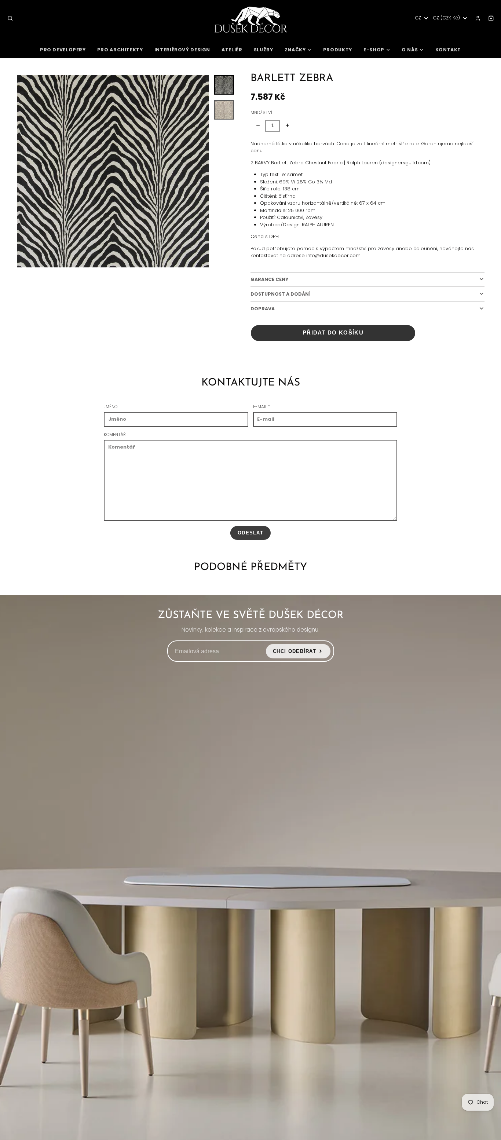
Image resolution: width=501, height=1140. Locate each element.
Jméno (110, 407)
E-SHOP (373, 50)
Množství (261, 113)
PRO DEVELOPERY (63, 50)
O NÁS (410, 50)
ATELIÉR (232, 50)
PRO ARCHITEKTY (120, 50)
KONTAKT (448, 50)
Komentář (115, 435)
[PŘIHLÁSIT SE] (478, 18)
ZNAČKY (295, 50)
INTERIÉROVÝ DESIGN (182, 50)
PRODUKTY (337, 50)
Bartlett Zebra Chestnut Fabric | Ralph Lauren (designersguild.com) (351, 162)
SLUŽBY (263, 50)
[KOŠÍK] (491, 18)
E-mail (261, 407)
